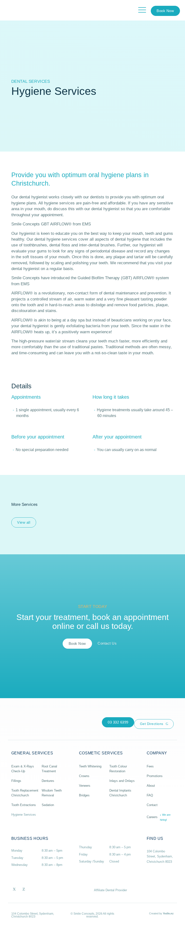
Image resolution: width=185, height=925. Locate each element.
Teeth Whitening (90, 766)
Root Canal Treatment (49, 769)
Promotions (155, 776)
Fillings (16, 781)
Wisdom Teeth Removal (52, 793)
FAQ (150, 795)
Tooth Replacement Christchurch (24, 793)
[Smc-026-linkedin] (24, 888)
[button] (165, 11)
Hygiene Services (23, 814)
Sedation (48, 805)
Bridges (84, 795)
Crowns (84, 776)
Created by (161, 913)
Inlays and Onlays (122, 781)
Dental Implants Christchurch (120, 793)
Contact (152, 805)
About (151, 785)
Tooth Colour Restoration (118, 769)
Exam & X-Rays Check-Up (22, 769)
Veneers (84, 785)
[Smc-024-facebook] (14, 888)
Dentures (48, 781)
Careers (159, 817)
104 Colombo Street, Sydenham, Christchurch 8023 (160, 856)
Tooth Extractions (23, 805)
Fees (150, 766)
